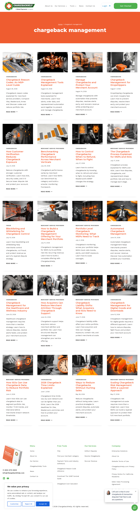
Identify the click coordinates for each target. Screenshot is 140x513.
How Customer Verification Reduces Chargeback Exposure (14, 156)
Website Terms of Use (120, 461)
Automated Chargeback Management (118, 231)
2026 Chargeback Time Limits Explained (51, 385)
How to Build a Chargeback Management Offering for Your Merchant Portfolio (52, 233)
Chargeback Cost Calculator (67, 484)
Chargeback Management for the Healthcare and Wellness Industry (17, 306)
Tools (72, 6)
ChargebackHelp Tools (38, 466)
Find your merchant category (68, 456)
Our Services (60, 6)
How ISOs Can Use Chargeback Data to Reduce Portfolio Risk (17, 386)
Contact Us (90, 6)
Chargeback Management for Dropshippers (120, 82)
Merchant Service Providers (52, 148)
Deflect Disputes (91, 451)
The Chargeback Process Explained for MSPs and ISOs (121, 154)
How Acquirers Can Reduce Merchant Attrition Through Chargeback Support (52, 308)
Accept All (43, 504)
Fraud (8, 225)
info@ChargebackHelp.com (13, 473)
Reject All (28, 504)
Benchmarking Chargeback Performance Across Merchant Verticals (51, 156)
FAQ (58, 451)
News (81, 6)
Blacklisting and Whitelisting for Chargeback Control (18, 231)
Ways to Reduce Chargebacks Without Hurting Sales (85, 386)
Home (32, 451)
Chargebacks (11, 76)
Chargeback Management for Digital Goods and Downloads (120, 306)
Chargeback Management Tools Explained (52, 82)
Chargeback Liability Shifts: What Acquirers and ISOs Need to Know (86, 308)
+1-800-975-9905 (10, 470)
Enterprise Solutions (119, 451)
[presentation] (18, 62)
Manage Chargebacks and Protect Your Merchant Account (87, 83)
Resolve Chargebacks (92, 456)
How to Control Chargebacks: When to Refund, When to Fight (86, 155)
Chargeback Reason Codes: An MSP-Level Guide (18, 82)
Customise (14, 504)
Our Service (34, 461)
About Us (49, 6)
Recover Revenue (91, 461)
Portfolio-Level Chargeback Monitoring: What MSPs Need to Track (87, 232)
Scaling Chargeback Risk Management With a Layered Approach (122, 386)
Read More (12, 112)
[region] (28, 496)
